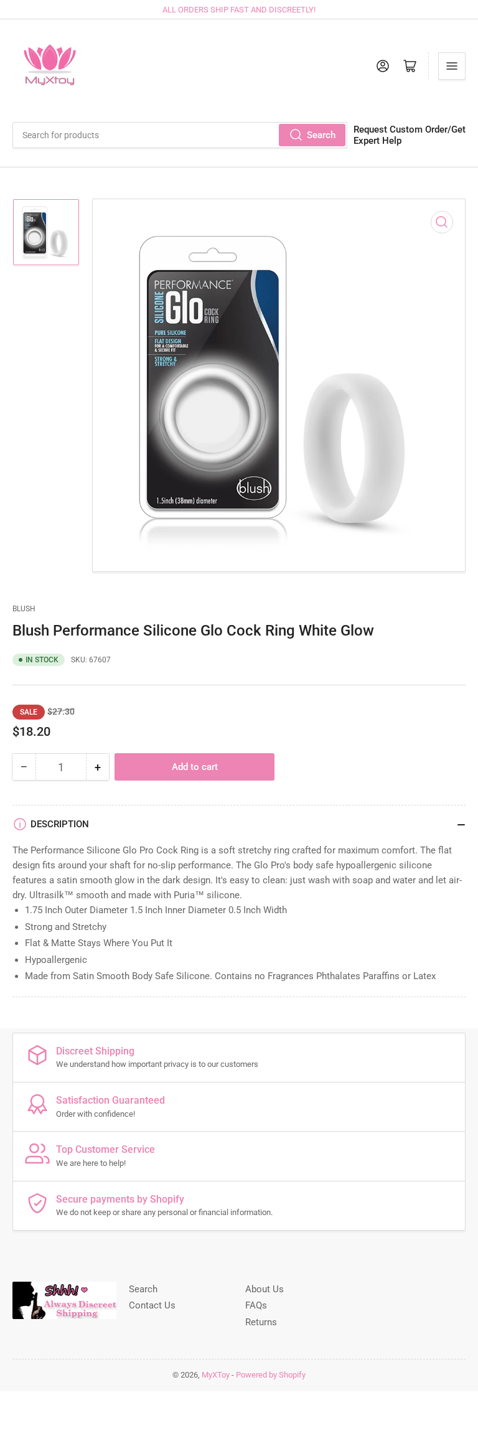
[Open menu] (452, 66)
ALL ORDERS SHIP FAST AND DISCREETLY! (239, 9)
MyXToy (216, 1374)
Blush (23, 608)
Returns (261, 1322)
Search (321, 135)
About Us (264, 1289)
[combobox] (179, 135)
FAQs (256, 1305)
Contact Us (152, 1305)
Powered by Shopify (271, 1374)
